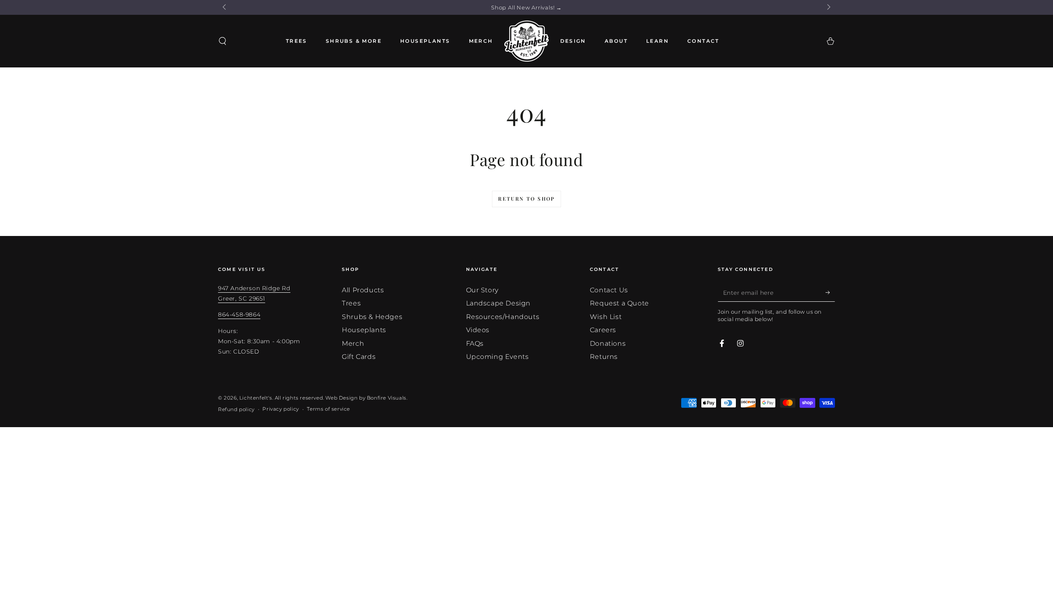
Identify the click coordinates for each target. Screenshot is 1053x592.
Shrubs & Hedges (372, 317)
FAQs (475, 343)
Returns (604, 357)
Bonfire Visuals (386, 398)
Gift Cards (359, 357)
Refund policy (236, 409)
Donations (608, 343)
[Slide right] (828, 7)
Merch (353, 343)
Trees (351, 303)
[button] (222, 41)
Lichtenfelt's (255, 398)
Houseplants (364, 330)
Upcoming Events (497, 357)
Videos (478, 330)
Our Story (482, 290)
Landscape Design (498, 303)
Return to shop (526, 198)
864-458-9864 (239, 314)
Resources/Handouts (503, 317)
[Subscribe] (830, 292)
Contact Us (609, 290)
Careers (603, 330)
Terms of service (328, 409)
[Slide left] (225, 7)
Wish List (606, 317)
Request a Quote (619, 303)
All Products (363, 290)
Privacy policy (280, 409)
